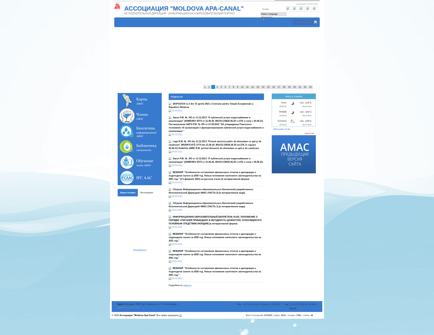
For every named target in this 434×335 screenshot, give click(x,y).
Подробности (139, 250)
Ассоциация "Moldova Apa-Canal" (184, 8)
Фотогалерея (146, 192)
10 (242, 87)
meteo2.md (309, 133)
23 (310, 87)
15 (268, 87)
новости (187, 285)
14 (263, 87)
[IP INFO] (180, 315)
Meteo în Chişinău (293, 96)
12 (252, 87)
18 (284, 87)
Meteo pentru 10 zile (281, 129)
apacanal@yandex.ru (307, 308)
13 (258, 87)
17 (279, 87)
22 (305, 87)
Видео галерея (127, 192)
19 (289, 87)
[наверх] (318, 315)
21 (300, 87)
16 (273, 87)
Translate (271, 20)
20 (294, 87)
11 (247, 87)
